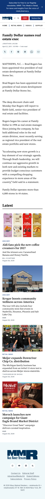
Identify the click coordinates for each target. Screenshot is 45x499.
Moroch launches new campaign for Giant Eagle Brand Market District (20, 417)
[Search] (18, 18)
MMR (4, 318)
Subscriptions (16, 479)
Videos (29, 25)
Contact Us (16, 473)
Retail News (16, 25)
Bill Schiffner (8, 258)
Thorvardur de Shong (12, 374)
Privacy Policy (30, 479)
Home (4, 25)
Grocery (6, 241)
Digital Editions (33, 476)
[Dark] (15, 18)
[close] (42, 7)
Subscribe (36, 18)
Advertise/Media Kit (16, 476)
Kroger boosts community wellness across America (19, 300)
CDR (25, 18)
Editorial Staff (28, 473)
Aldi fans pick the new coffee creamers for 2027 (20, 246)
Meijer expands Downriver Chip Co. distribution (19, 359)
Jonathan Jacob (10, 44)
